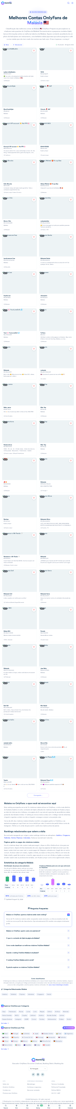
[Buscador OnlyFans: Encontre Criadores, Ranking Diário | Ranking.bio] (6, 3)
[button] (72, 3)
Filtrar (7, 45)
